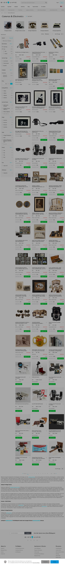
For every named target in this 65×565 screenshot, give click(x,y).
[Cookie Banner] (32, 562)
